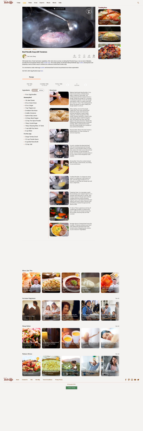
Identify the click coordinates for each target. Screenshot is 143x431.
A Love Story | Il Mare (28, 316)
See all (117, 298)
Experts (42, 2)
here (42, 71)
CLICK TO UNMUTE (60, 8)
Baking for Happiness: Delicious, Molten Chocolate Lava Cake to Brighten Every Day (109, 317)
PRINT (93, 57)
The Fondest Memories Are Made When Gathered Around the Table (70, 316)
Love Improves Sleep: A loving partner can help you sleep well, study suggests (90, 344)
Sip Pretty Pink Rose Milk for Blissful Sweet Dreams (109, 343)
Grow (35, 2)
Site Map (37, 379)
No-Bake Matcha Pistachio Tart (51, 371)
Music (48, 2)
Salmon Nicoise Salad (28, 371)
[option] (31, 283)
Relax (30, 2)
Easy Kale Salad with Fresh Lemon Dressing (30, 343)
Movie (54, 2)
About (17, 379)
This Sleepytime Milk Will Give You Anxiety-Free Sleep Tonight (70, 343)
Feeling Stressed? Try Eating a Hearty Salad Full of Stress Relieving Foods (110, 371)
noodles (81, 62)
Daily (60, 2)
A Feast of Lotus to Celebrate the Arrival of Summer (70, 370)
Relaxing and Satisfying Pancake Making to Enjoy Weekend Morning (49, 316)
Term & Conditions (47, 379)
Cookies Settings (71, 387)
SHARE (89, 57)
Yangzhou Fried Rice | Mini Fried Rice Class (50, 287)
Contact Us (25, 379)
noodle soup (47, 62)
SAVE (84, 57)
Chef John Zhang (31, 56)
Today (18, 2)
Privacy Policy (58, 379)
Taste (24, 2)
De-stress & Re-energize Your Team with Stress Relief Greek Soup (90, 371)
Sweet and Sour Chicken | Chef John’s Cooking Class (110, 287)
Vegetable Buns (86, 288)
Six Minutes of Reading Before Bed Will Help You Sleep (51, 343)
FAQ (31, 379)
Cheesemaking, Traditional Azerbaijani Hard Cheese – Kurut (89, 316)
